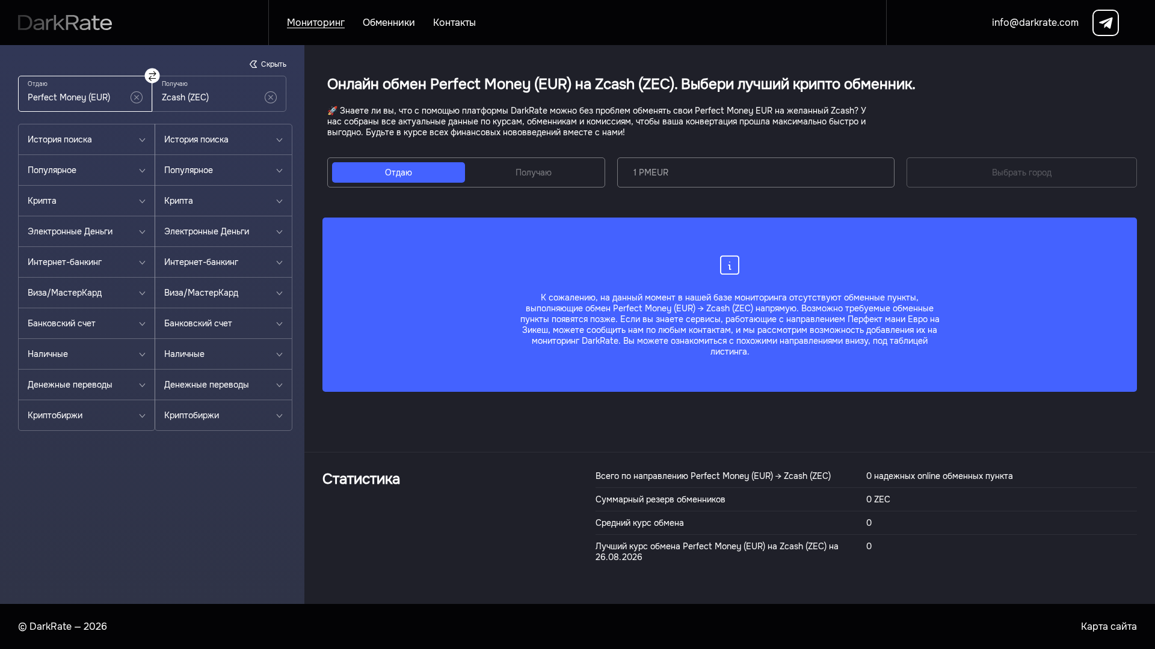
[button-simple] (137, 97)
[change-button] (152, 76)
